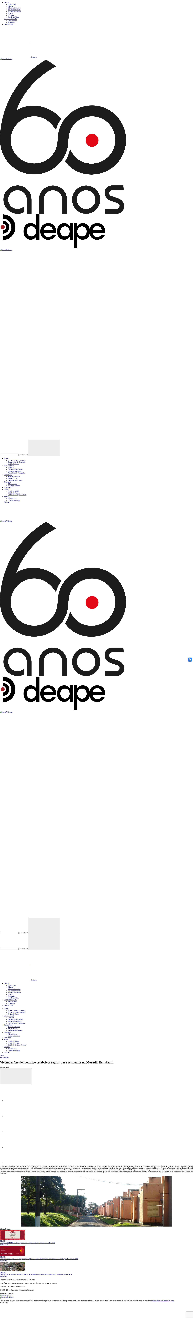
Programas (7, 482)
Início (2, 1056)
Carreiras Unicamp (14, 500)
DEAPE (6, 2)
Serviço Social (12, 478)
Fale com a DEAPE (10, 19)
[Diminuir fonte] (46, 41)
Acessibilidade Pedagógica (16, 473)
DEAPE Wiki (8, 24)
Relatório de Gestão (14, 11)
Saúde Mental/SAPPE (15, 480)
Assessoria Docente (14, 10)
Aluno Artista (12, 484)
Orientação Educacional (15, 469)
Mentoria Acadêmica (14, 471)
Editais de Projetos (14, 493)
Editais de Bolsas (13, 491)
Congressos (7, 487)
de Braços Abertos (14, 486)
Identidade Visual (13, 17)
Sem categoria (4, 1057)
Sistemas (7, 496)
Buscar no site (23, 455)
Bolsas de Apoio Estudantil (16, 462)
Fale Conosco (12, 21)
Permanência (8, 475)
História (10, 6)
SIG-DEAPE (12, 498)
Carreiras (11, 467)
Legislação (11, 15)
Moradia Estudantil (14, 476)
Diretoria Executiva (14, 8)
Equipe (10, 13)
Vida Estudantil (9, 466)
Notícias (6, 502)
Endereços (11, 22)
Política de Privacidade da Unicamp (162, 1301)
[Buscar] (15, 917)
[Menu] (15, 519)
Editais (6, 489)
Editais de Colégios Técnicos (17, 495)
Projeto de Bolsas (13, 464)
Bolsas (6, 458)
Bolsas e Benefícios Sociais (16, 460)
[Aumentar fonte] (15, 41)
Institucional (12, 4)
